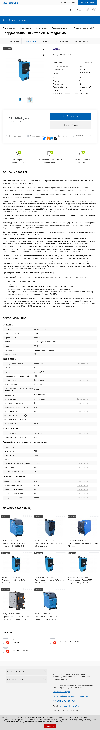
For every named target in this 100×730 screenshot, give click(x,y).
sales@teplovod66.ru (69, 706)
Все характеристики (84, 62)
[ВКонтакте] (44, 138)
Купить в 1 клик (71, 125)
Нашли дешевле (14, 136)
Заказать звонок (87, 2)
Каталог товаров (17, 20)
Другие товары (82, 364)
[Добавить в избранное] (44, 49)
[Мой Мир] (51, 138)
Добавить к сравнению (85, 136)
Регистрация (14, 2)
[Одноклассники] (48, 138)
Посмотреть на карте (61, 692)
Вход (5, 2)
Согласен (50, 726)
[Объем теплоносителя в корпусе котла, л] (25, 415)
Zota (81, 66)
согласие (31, 722)
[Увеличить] (25, 70)
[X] (55, 138)
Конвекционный (85, 87)
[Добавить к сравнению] (44, 55)
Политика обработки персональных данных (70, 696)
